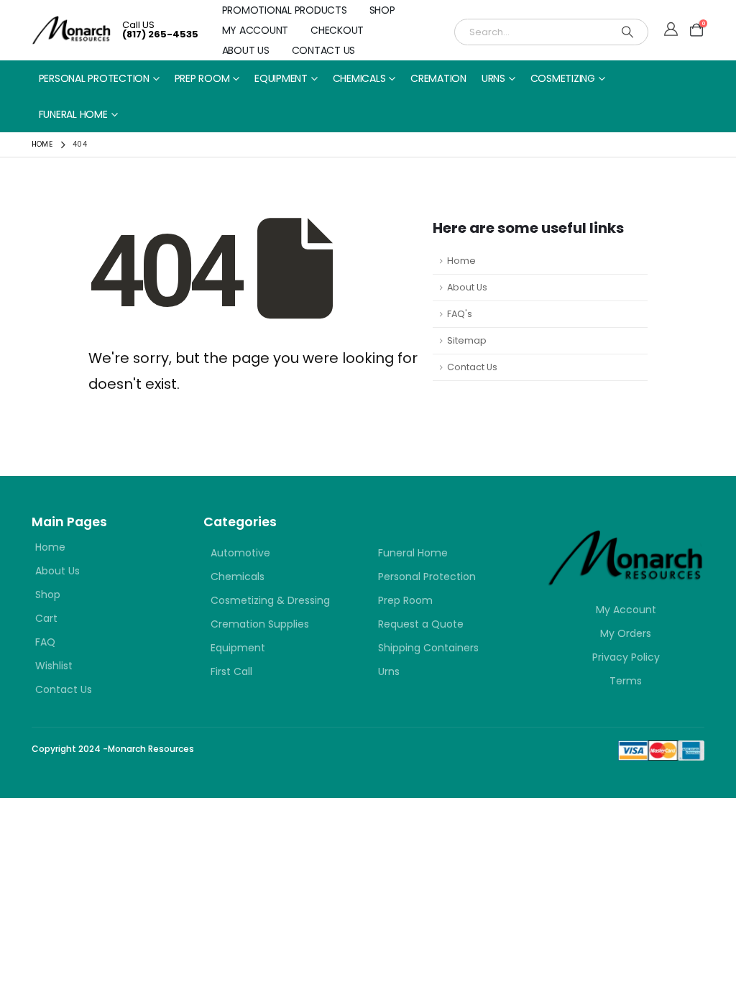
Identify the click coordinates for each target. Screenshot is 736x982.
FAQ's (459, 314)
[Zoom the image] (625, 538)
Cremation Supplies (260, 624)
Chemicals (359, 78)
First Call (231, 671)
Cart (46, 618)
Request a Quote (421, 624)
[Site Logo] (71, 30)
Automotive (240, 553)
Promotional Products (284, 10)
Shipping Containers (428, 648)
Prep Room (202, 78)
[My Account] (671, 30)
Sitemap (467, 340)
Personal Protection (94, 78)
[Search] (627, 32)
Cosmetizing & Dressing (270, 600)
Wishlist (54, 666)
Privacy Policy (626, 657)
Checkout (337, 30)
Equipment (281, 78)
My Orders (625, 633)
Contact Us (324, 50)
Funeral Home (73, 114)
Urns (493, 78)
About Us (246, 50)
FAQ (45, 642)
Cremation (438, 78)
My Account (255, 30)
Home (461, 260)
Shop (382, 10)
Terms (626, 681)
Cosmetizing (562, 78)
